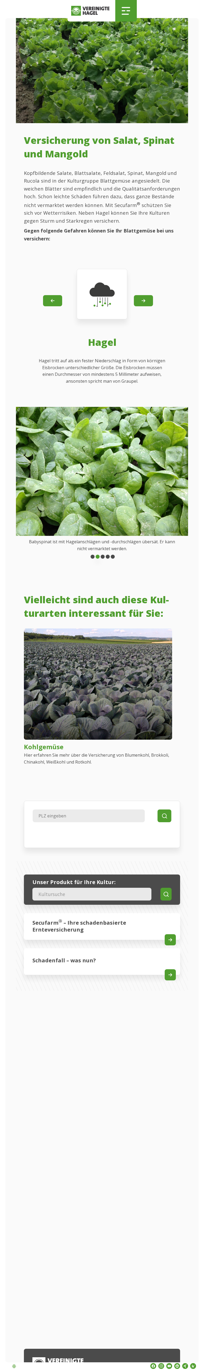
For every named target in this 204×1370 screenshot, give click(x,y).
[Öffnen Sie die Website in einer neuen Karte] (153, 1366)
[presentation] (52, 300)
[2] (103, 557)
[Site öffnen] (170, 939)
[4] (113, 557)
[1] (98, 557)
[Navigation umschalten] (126, 10)
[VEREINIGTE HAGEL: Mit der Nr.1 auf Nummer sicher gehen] (91, 10)
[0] (93, 557)
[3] (108, 557)
